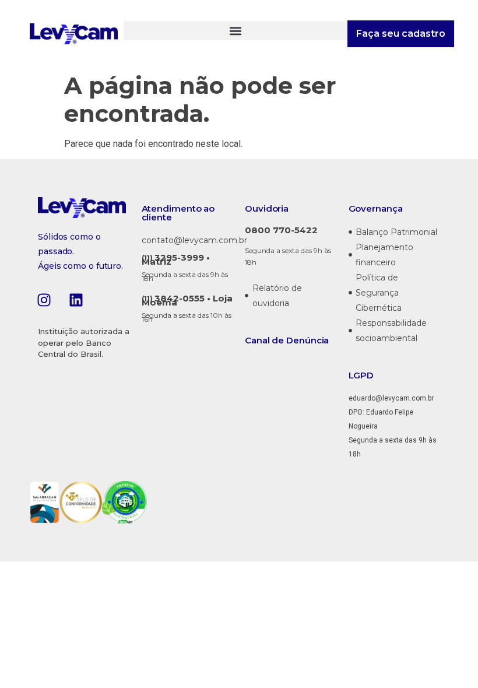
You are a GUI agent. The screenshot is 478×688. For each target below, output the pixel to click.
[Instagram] (43, 299)
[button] (235, 30)
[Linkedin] (75, 299)
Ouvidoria (267, 208)
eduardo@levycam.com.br (391, 398)
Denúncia (307, 340)
